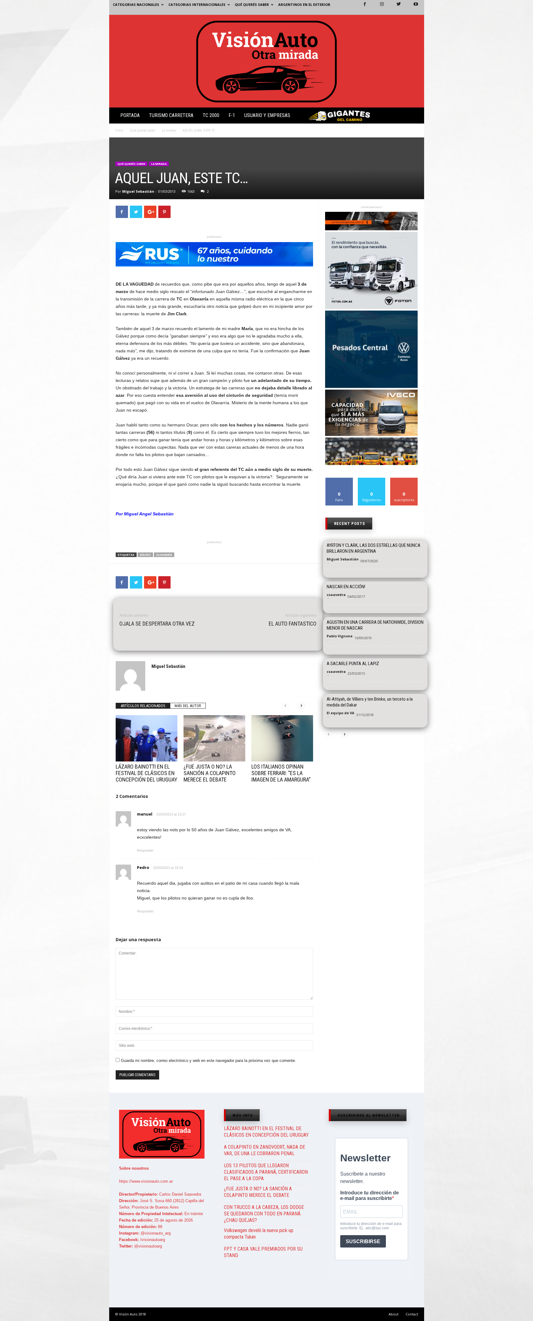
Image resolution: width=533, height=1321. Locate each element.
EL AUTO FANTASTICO (292, 623)
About (394, 1314)
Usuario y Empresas (267, 115)
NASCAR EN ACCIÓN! (346, 586)
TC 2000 (211, 115)
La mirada (169, 130)
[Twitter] (395, 7)
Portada (130, 115)
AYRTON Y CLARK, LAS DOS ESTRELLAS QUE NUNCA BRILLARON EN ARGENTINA (373, 548)
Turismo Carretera (171, 115)
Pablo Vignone (340, 636)
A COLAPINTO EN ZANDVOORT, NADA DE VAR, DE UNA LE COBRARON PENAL (264, 1150)
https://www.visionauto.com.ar (146, 1181)
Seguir (371, 480)
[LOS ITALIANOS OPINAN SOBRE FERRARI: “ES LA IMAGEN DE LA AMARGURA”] (282, 738)
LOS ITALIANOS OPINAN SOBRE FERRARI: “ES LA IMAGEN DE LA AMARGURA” (281, 773)
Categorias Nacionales (136, 4)
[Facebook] (361, 7)
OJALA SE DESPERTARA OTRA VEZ (157, 623)
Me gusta (339, 480)
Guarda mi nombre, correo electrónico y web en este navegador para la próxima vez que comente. (208, 1060)
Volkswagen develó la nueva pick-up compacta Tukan (258, 1233)
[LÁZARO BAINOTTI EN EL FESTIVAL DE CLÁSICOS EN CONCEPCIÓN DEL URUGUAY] (146, 738)
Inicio (119, 130)
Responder (145, 850)
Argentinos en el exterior (304, 4)
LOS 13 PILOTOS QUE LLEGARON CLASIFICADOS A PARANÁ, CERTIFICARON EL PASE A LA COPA (266, 1172)
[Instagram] (378, 7)
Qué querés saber (252, 4)
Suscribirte (404, 480)
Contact (412, 1314)
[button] (414, 116)
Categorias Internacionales (196, 4)
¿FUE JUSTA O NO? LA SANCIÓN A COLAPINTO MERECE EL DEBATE (210, 773)
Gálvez (145, 555)
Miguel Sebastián (138, 191)
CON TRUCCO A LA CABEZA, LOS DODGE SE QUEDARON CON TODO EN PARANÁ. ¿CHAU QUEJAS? (264, 1213)
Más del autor (188, 705)
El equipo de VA (340, 713)
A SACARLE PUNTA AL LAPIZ (353, 663)
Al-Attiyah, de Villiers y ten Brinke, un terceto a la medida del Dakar (370, 702)
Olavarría (164, 555)
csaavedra (336, 594)
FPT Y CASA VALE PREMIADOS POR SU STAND (263, 1252)
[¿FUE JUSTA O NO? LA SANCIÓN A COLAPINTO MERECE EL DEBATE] (214, 738)
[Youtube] (412, 7)
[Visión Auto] (266, 61)
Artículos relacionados (143, 705)
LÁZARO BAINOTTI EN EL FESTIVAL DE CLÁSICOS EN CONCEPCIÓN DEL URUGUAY (146, 773)
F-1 (232, 115)
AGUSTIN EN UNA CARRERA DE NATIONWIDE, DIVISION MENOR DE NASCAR (375, 625)
